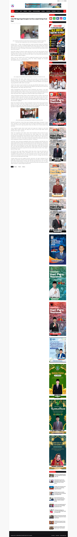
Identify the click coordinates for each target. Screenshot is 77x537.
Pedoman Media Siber (63, 535)
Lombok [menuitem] (30, 11)
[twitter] (64, 1)
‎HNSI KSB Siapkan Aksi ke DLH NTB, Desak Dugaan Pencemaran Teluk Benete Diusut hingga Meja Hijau (60, 493)
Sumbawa (15, 14)
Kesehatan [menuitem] (48, 11)
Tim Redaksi (53, 535)
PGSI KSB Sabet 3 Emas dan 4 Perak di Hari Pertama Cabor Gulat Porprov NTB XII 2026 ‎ (59, 522)
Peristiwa (19, 166)
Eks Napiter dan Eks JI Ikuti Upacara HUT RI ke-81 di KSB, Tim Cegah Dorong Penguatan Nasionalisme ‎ (60, 487)
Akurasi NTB (13, 23)
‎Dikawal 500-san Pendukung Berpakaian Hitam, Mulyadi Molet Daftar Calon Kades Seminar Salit (60, 475)
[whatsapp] (61, 1)
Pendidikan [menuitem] (53, 11)
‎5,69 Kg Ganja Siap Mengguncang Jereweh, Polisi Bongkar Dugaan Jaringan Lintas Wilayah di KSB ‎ (60, 511)
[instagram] (62, 1)
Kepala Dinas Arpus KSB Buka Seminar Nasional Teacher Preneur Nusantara (59, 527)
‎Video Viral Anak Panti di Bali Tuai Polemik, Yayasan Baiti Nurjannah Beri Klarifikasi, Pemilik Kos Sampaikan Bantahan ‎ (59, 499)
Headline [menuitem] (16, 11)
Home (12, 14)
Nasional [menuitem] (43, 11)
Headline (15, 166)
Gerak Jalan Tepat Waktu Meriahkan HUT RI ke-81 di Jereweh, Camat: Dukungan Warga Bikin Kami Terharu (60, 505)
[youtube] (58, 1)
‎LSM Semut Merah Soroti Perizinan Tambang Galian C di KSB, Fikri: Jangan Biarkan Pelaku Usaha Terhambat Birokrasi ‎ (59, 481)
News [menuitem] (21, 11)
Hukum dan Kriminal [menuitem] (36, 11)
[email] (59, 1)
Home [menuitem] (13, 11)
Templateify (30, 535)
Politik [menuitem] (58, 11)
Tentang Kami (57, 535)
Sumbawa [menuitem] (25, 11)
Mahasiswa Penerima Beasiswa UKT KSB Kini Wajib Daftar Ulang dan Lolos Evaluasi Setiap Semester (60, 516)
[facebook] (65, 1)
